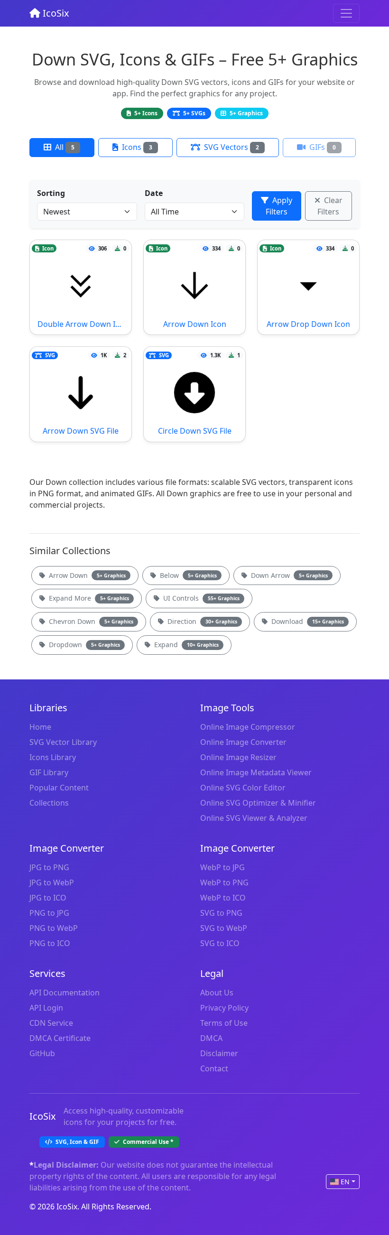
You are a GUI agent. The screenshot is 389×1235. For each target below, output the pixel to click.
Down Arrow (288, 575)
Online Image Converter (243, 742)
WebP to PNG (224, 882)
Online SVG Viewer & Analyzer (253, 818)
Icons (136, 147)
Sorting (51, 193)
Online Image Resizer (238, 757)
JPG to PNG (49, 867)
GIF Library (48, 772)
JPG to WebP (51, 882)
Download (306, 621)
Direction (201, 621)
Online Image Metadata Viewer (256, 772)
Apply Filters (279, 206)
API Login (46, 1008)
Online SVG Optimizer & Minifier (258, 803)
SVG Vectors (230, 147)
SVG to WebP (223, 928)
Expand (185, 644)
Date (154, 193)
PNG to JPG (49, 913)
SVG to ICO (220, 943)
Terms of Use (224, 1023)
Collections (49, 803)
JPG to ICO (47, 897)
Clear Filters (330, 206)
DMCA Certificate (60, 1038)
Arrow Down (86, 575)
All (63, 147)
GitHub (42, 1053)
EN (345, 1181)
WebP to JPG (222, 867)
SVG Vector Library (63, 742)
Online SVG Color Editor (243, 787)
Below (187, 575)
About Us (216, 992)
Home (40, 727)
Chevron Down (90, 621)
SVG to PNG (221, 913)
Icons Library (52, 757)
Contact (214, 1068)
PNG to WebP (53, 928)
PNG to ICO (49, 943)
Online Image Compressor (247, 727)
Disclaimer (219, 1053)
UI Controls (200, 598)
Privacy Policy (224, 1008)
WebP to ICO (223, 897)
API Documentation (64, 992)
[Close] (346, 13)
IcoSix (54, 13)
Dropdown (83, 644)
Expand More (88, 598)
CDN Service (51, 1023)
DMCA (211, 1038)
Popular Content (59, 787)
